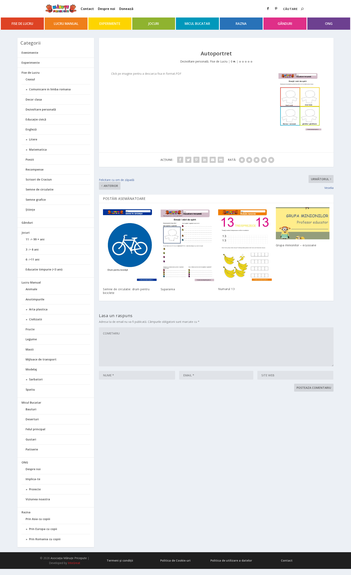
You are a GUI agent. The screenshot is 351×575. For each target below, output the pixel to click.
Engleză (31, 129)
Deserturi (32, 419)
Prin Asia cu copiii (38, 519)
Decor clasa (34, 99)
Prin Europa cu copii (43, 529)
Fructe (30, 329)
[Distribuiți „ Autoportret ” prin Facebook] (180, 160)
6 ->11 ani (32, 259)
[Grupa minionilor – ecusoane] (302, 223)
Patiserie (32, 449)
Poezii (30, 159)
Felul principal (35, 429)
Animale (31, 289)
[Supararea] (187, 245)
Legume (31, 339)
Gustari (31, 439)
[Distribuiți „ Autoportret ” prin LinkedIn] (204, 160)
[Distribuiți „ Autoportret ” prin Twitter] (188, 160)
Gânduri (285, 23)
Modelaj (31, 369)
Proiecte (35, 489)
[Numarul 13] (245, 245)
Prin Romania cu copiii (45, 539)
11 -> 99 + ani (35, 239)
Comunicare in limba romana (50, 89)
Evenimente (30, 53)
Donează (126, 9)
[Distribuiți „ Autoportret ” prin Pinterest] (196, 160)
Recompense (34, 169)
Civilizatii (35, 319)
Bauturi (31, 409)
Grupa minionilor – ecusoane (296, 245)
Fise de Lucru (22, 23)
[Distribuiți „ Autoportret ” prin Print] (221, 160)
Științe (30, 209)
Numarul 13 (226, 289)
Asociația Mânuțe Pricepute (69, 558)
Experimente (109, 23)
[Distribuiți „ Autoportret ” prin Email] (213, 160)
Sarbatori (36, 379)
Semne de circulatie (39, 189)
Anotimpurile (35, 299)
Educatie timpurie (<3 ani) (44, 269)
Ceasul (30, 79)
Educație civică (36, 119)
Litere (33, 139)
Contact (87, 9)
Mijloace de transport (41, 359)
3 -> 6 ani (32, 249)
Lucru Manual (66, 23)
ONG (329, 23)
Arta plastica (38, 309)
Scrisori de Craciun (39, 179)
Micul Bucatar (197, 23)
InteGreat (74, 563)
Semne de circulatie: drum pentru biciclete (126, 291)
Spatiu (30, 389)
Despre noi (106, 9)
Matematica (38, 149)
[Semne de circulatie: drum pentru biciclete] (130, 245)
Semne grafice (36, 200)
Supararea (168, 289)
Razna (241, 23)
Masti (30, 349)
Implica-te (33, 479)
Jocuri (153, 23)
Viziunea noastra (38, 499)
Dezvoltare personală (194, 61)
